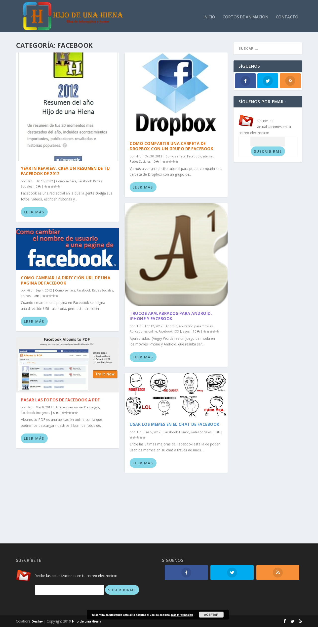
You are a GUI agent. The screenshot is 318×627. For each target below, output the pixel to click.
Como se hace (66, 181)
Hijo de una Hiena (86, 621)
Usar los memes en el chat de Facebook (174, 424)
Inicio (209, 17)
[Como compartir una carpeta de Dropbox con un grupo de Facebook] (176, 94)
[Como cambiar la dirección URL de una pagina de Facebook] (67, 249)
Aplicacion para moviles (196, 326)
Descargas (91, 407)
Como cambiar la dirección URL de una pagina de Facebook (65, 280)
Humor (184, 432)
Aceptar (211, 614)
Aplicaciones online (69, 407)
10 (195, 331)
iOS (176, 331)
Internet (207, 156)
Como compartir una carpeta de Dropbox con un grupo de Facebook (171, 146)
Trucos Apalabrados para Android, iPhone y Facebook (171, 316)
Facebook (85, 181)
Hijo (30, 181)
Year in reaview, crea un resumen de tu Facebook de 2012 (65, 171)
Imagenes (43, 413)
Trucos (26, 296)
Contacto (287, 17)
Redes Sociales (102, 290)
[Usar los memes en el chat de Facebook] (176, 395)
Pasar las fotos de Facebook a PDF (60, 400)
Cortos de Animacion (245, 17)
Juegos (185, 331)
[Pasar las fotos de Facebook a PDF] (67, 364)
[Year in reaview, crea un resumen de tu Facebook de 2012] (67, 106)
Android (171, 326)
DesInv (37, 621)
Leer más (34, 212)
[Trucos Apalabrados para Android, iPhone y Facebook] (176, 254)
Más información (182, 615)
